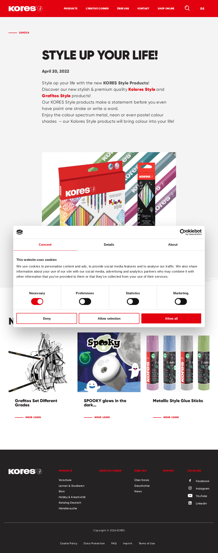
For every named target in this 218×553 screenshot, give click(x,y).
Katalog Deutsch (70, 502)
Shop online (166, 8)
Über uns (123, 8)
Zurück (24, 32)
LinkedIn (201, 503)
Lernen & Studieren (71, 485)
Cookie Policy (68, 543)
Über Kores (141, 480)
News (138, 491)
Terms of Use (147, 543)
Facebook (202, 481)
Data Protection (94, 543)
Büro (62, 491)
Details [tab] (109, 244)
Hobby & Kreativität (72, 497)
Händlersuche (68, 508)
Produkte (70, 8)
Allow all (171, 318)
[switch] (85, 301)
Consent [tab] (45, 244)
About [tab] (173, 244)
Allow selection (109, 318)
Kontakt (143, 8)
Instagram (202, 488)
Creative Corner (97, 8)
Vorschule (65, 480)
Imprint (127, 543)
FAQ (114, 543)
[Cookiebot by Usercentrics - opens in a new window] (183, 232)
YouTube (201, 496)
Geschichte (142, 485)
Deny (47, 318)
